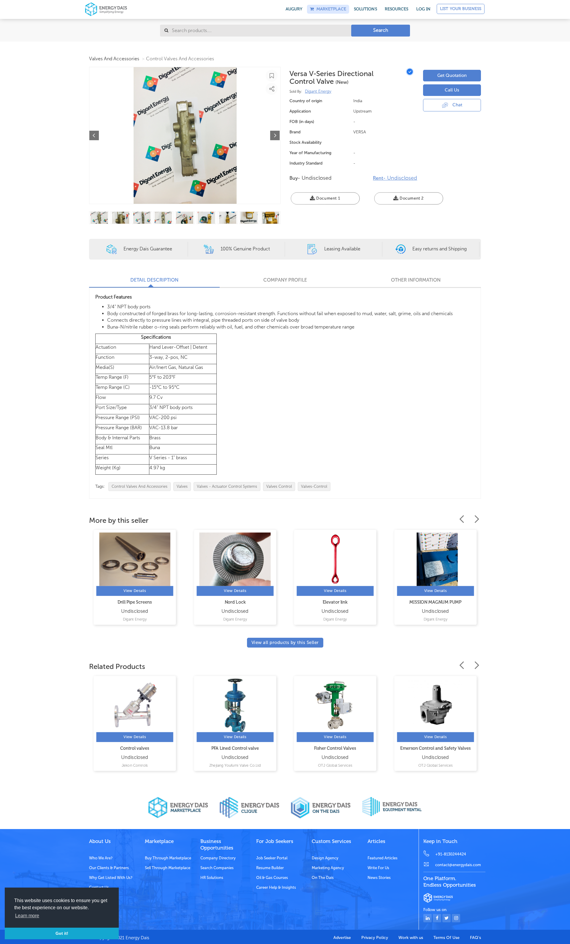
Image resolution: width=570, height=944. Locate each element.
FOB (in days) (301, 121)
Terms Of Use (446, 937)
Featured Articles (383, 858)
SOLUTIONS (365, 9)
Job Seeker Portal (271, 858)
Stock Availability (305, 142)
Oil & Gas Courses (272, 877)
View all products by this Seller (285, 642)
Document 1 (327, 198)
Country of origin (305, 100)
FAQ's (475, 937)
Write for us (378, 868)
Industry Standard (305, 163)
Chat (457, 105)
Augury (294, 9)
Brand (294, 132)
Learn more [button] (27, 915)
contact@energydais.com (458, 865)
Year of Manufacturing (310, 152)
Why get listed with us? (110, 877)
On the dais (323, 877)
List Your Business (460, 8)
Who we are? (101, 858)
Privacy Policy (374, 937)
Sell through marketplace (167, 868)
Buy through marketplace (168, 858)
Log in (423, 9)
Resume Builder (270, 868)
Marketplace (330, 9)
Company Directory (218, 858)
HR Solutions (211, 877)
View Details (135, 591)
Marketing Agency (328, 868)
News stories (379, 877)
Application (300, 111)
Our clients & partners (109, 868)
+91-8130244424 (450, 854)
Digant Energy (318, 91)
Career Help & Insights (276, 887)
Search (380, 30)
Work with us (410, 937)
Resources (396, 9)
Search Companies (217, 868)
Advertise (342, 937)
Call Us (452, 90)
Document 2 (410, 198)
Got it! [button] (62, 933)
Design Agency (325, 858)
